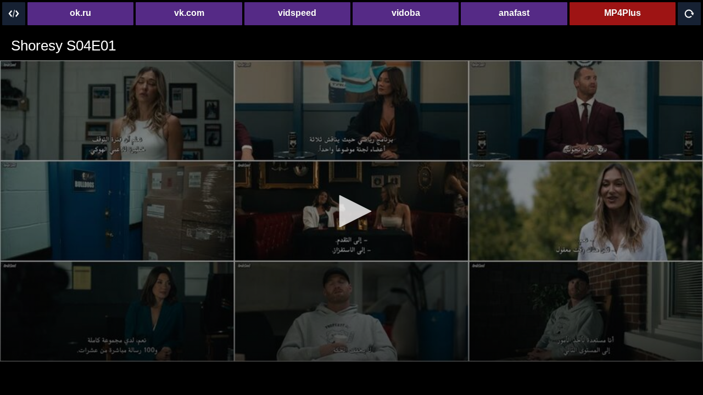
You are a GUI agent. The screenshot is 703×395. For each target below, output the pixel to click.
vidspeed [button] (297, 13)
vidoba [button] (406, 13)
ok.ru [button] (80, 13)
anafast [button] (514, 13)
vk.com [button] (189, 13)
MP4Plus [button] (622, 13)
